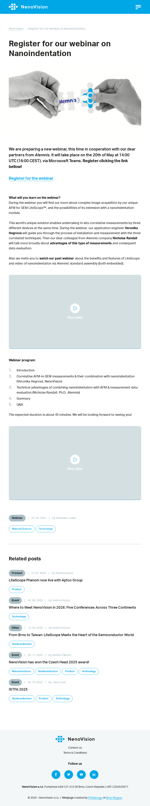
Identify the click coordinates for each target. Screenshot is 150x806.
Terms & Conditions (75, 753)
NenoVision (16, 28)
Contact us (75, 747)
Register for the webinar (31, 178)
